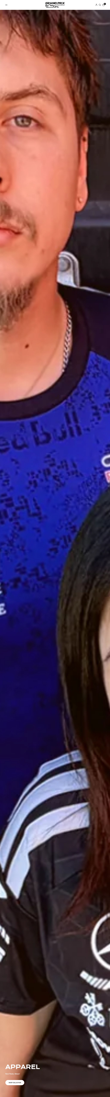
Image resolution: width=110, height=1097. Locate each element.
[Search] (100, 5)
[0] (103, 5)
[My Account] (96, 5)
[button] (14, 1082)
